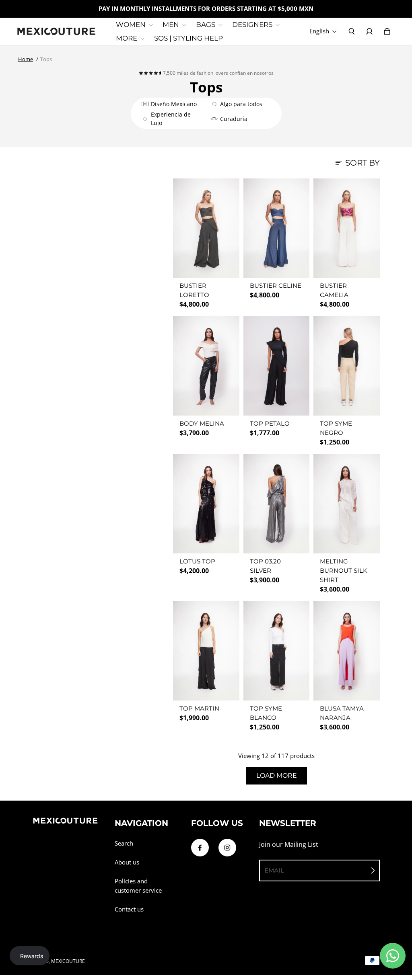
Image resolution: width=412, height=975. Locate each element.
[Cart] (387, 31)
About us (127, 862)
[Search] (351, 31)
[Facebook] (200, 847)
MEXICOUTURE (68, 961)
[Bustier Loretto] (206, 228)
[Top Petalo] (276, 366)
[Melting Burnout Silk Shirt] (346, 503)
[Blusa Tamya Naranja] (346, 651)
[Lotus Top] (206, 503)
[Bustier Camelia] (346, 228)
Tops (46, 59)
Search (124, 843)
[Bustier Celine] (276, 228)
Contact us (129, 909)
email (274, 870)
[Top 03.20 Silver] (276, 503)
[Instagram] (227, 847)
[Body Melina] (206, 366)
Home (25, 59)
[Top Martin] (206, 651)
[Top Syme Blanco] (276, 651)
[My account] (369, 31)
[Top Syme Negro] (346, 366)
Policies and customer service (138, 886)
